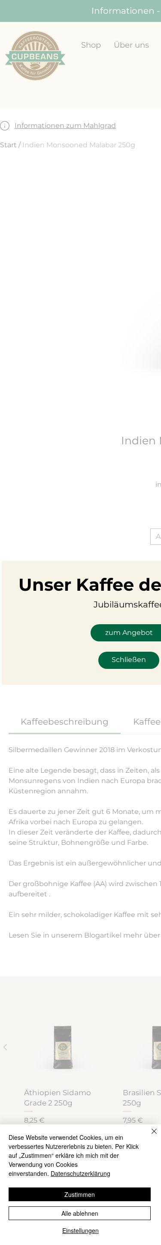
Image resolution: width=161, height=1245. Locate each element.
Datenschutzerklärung (80, 1173)
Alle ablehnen (79, 1213)
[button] (128, 660)
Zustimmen (79, 1194)
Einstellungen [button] (80, 1230)
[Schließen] (149, 1136)
